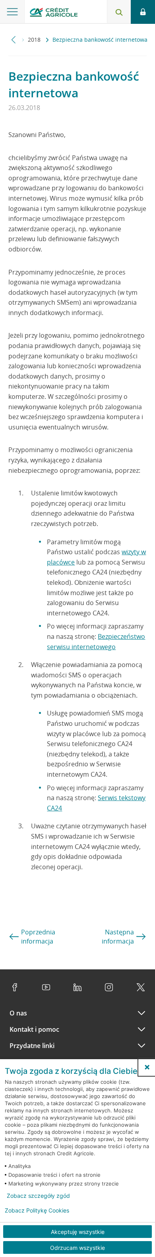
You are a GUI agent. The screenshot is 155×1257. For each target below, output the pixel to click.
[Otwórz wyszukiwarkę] (119, 12)
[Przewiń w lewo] (14, 39)
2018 (35, 39)
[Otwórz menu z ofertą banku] (12, 12)
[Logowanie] (143, 12)
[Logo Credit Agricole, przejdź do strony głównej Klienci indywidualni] (54, 13)
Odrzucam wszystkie (77, 1247)
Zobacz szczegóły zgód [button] (38, 1196)
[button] (147, 1067)
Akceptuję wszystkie (78, 1231)
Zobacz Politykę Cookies (37, 1210)
